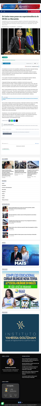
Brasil (3, 183)
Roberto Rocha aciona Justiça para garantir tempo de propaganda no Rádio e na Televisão (5, 228)
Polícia (3, 193)
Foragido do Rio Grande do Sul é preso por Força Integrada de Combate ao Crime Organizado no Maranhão (33, 172)
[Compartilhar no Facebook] (14, 121)
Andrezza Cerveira (6, 26)
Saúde (3, 197)
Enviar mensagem (35, 11)
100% (35, 63)
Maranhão (4, 189)
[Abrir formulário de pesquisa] (26, 11)
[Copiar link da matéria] (10, 121)
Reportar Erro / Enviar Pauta (7, 133)
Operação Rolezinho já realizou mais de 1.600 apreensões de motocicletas (20, 171)
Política (3, 195)
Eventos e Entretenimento (7, 187)
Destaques (5, 57)
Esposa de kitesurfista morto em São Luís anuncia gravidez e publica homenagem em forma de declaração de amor (20, 99)
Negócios (3, 191)
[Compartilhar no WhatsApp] (12, 121)
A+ (37, 63)
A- (32, 63)
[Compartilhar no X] (17, 121)
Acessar (37, 143)
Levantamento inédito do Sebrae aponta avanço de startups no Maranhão (5, 235)
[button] (1, 11)
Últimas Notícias (5, 199)
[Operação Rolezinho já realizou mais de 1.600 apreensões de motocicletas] (20, 165)
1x (11, 63)
